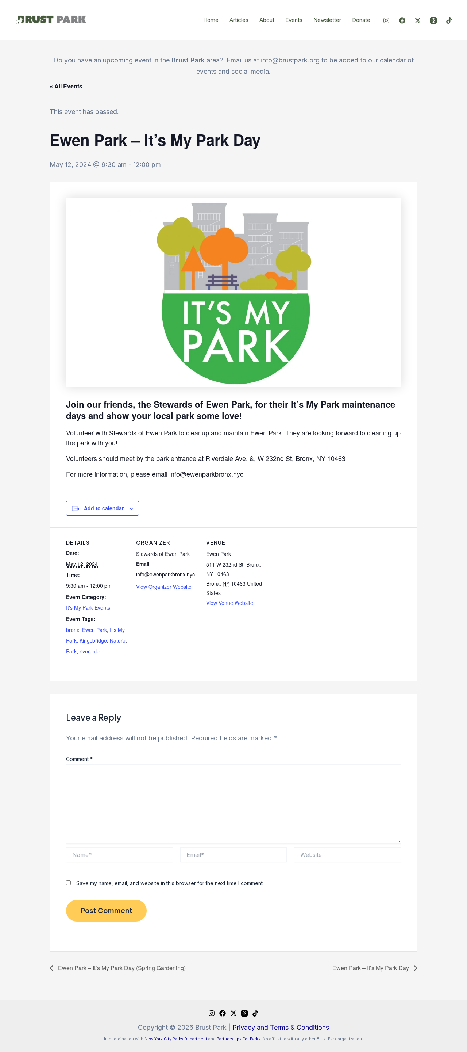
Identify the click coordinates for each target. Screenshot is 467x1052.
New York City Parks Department (175, 1039)
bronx (72, 629)
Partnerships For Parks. (239, 1039)
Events (293, 19)
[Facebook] (402, 20)
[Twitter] (417, 20)
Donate (361, 19)
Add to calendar (104, 508)
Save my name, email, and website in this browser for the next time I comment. (170, 883)
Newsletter (327, 19)
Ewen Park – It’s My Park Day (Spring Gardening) (121, 968)
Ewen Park (94, 629)
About (266, 19)
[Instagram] (386, 20)
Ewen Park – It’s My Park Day (371, 968)
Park (71, 651)
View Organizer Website (164, 586)
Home (211, 19)
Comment (79, 759)
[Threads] (433, 20)
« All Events (66, 86)
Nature (118, 640)
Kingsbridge (93, 640)
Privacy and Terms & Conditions (280, 1027)
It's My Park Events (88, 607)
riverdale (90, 651)
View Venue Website (229, 602)
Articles (238, 19)
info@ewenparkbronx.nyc (206, 474)
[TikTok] (449, 20)
